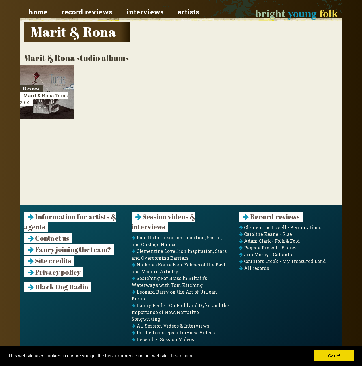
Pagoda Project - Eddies (269, 248)
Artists (188, 11)
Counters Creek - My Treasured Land (284, 261)
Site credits (52, 260)
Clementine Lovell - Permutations (282, 227)
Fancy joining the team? (72, 249)
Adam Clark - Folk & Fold (271, 241)
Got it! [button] (334, 356)
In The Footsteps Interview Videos (175, 332)
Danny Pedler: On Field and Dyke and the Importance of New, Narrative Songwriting (180, 312)
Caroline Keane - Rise (267, 234)
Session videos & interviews (163, 221)
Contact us (51, 238)
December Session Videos (164, 339)
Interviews (145, 11)
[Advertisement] (181, 165)
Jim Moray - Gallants (267, 254)
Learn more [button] (182, 355)
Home (38, 11)
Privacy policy (57, 272)
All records (256, 268)
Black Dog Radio (61, 286)
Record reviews (86, 11)
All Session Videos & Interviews (172, 326)
